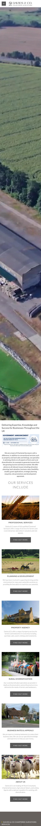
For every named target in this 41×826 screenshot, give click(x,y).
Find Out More (20, 540)
